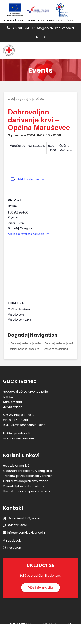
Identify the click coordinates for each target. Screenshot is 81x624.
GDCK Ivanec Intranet (18, 438)
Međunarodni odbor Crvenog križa (27, 471)
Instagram (14, 548)
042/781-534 (20, 28)
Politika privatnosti (16, 433)
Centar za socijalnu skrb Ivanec (25, 481)
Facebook (13, 540)
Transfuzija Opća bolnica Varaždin (27, 476)
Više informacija (40, 587)
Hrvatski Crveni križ (16, 465)
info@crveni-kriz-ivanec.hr (55, 28)
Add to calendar (28, 179)
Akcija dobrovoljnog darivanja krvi (28, 234)
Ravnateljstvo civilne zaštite (23, 486)
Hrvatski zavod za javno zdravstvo (27, 491)
